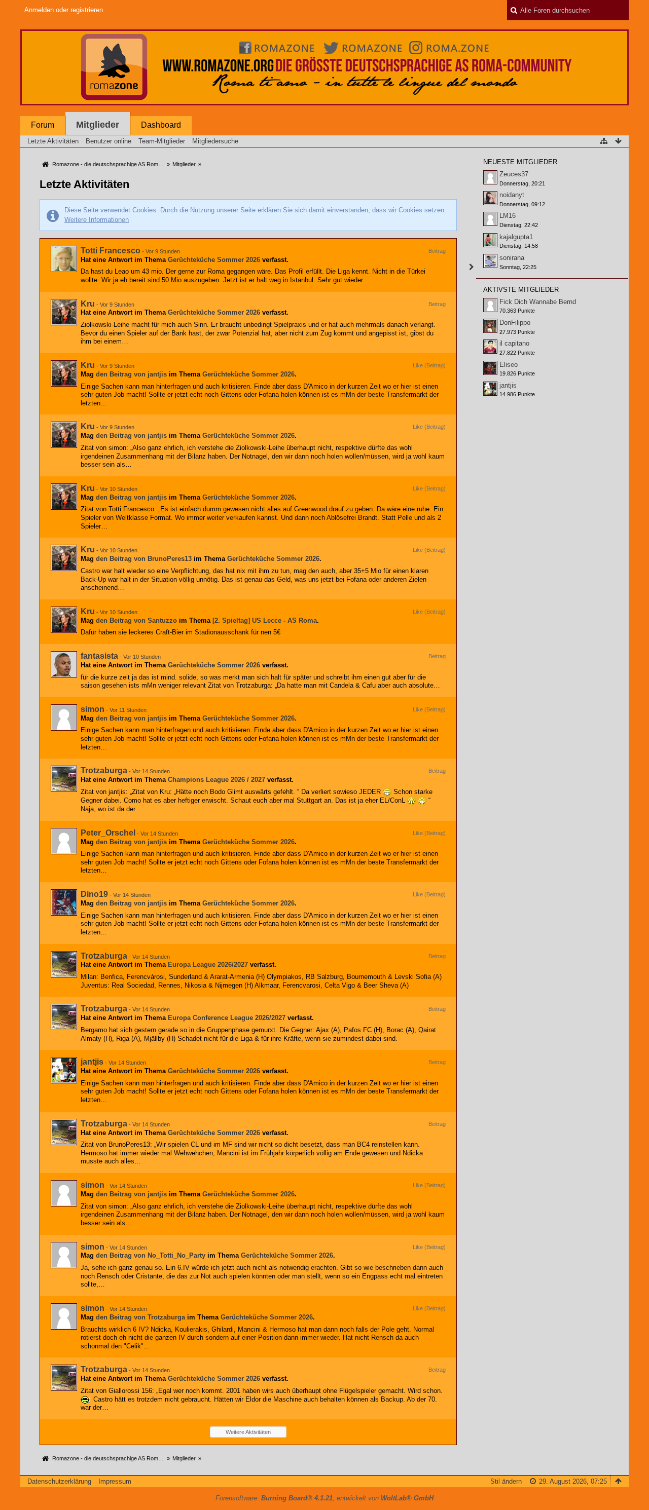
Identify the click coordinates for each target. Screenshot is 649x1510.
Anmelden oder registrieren (63, 10)
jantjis (92, 1062)
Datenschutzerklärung (59, 1481)
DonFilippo (514, 322)
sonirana (511, 257)
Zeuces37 (513, 174)
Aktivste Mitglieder (521, 289)
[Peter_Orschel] (64, 841)
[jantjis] (64, 1070)
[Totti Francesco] (64, 259)
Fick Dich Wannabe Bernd (537, 302)
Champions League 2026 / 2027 (216, 779)
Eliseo (508, 364)
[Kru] (64, 312)
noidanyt (511, 195)
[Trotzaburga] (64, 779)
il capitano (514, 343)
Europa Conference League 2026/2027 (226, 1018)
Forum (42, 125)
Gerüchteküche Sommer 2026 (214, 259)
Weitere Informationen (96, 219)
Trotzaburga (104, 770)
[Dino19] (64, 902)
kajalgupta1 (516, 237)
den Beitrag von (131, 374)
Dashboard (161, 125)
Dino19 (94, 894)
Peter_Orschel (108, 832)
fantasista (99, 656)
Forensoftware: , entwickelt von (324, 1498)
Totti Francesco (110, 250)
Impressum (114, 1481)
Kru (88, 303)
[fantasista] (64, 664)
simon (92, 709)
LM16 (507, 215)
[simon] (64, 717)
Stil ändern (506, 1481)
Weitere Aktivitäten (248, 1432)
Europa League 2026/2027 (208, 964)
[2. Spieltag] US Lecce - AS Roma (264, 620)
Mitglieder (97, 125)
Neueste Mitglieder (520, 162)
